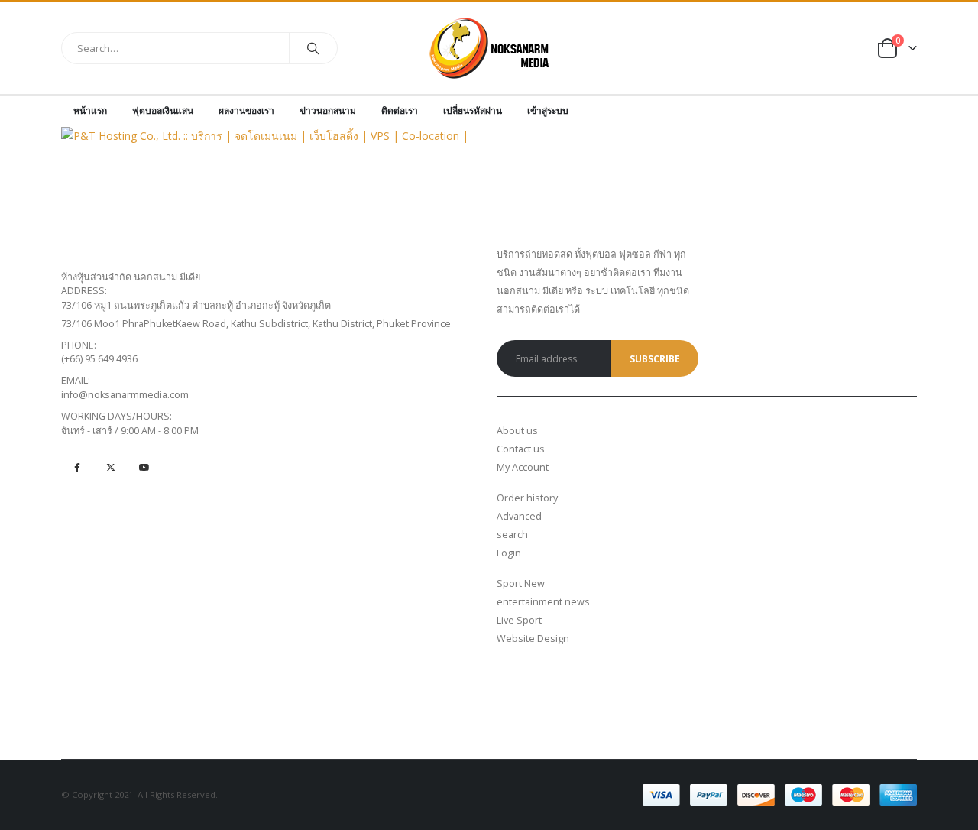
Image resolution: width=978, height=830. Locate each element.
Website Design (533, 638)
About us (517, 430)
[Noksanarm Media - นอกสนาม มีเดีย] (489, 48)
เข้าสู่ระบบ (547, 110)
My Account (523, 467)
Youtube (144, 467)
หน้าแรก (90, 110)
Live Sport (519, 620)
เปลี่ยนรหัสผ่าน (472, 110)
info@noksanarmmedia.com (125, 394)
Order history (527, 497)
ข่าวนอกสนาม (328, 110)
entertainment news (543, 601)
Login (509, 552)
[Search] (313, 48)
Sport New (521, 583)
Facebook (77, 467)
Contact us (521, 449)
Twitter (110, 467)
